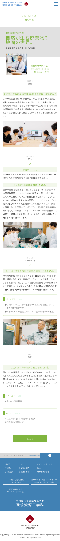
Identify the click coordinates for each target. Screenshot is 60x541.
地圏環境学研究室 (36, 455)
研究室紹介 (18, 455)
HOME (5, 455)
